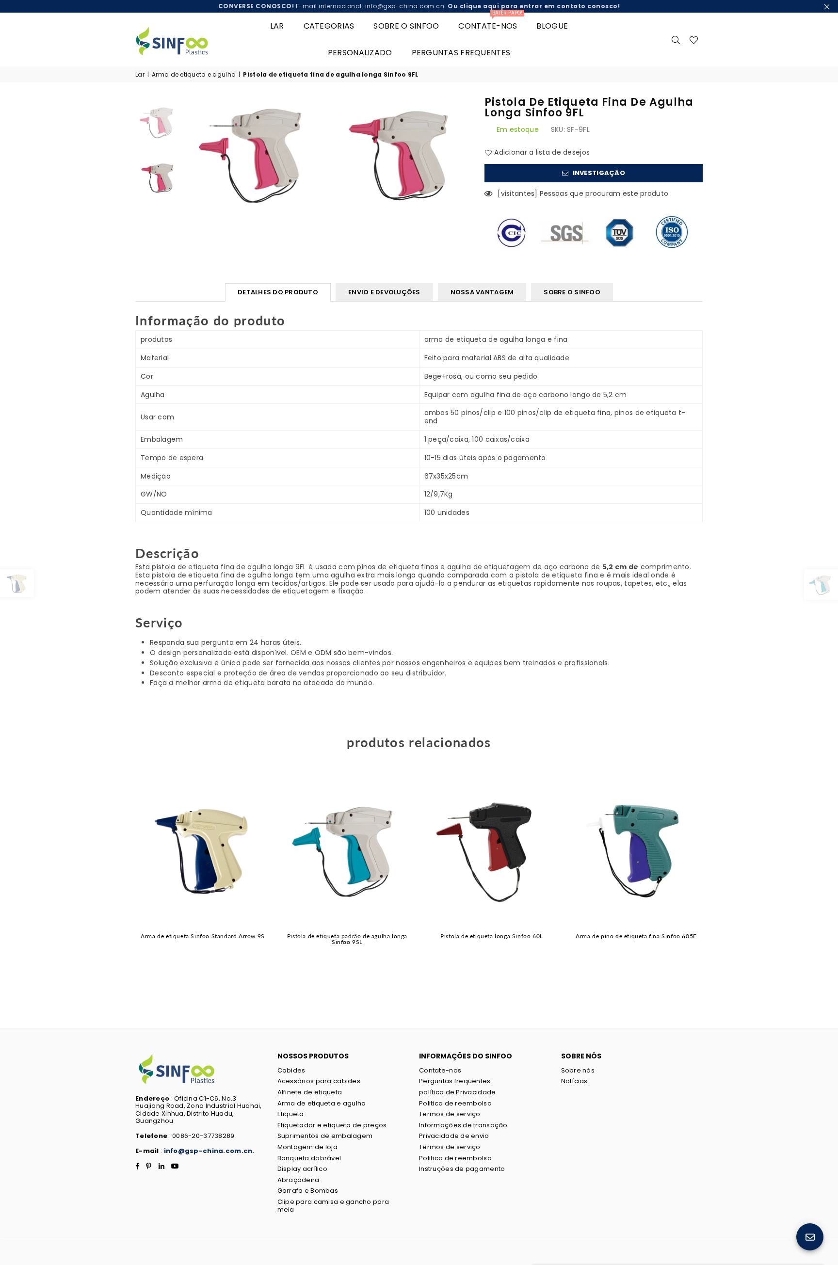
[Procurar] (676, 39)
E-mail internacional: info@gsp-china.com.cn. (419, 6)
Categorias (329, 26)
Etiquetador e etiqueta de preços (332, 1125)
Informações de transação (463, 1125)
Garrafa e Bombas (307, 1190)
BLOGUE (552, 26)
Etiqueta (290, 1114)
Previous (119, 877)
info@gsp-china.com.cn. (209, 1150)
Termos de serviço (450, 1114)
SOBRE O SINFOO (572, 292)
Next (718, 877)
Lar (277, 26)
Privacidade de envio (454, 1135)
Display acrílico (302, 1168)
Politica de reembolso (455, 1103)
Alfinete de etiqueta (309, 1092)
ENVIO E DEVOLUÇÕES (384, 292)
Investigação (598, 172)
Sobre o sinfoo (406, 26)
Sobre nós (578, 1070)
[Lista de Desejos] (694, 39)
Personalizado (360, 52)
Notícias (574, 1081)
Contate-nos (490, 22)
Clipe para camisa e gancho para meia (333, 1205)
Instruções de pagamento (462, 1168)
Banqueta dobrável (309, 1158)
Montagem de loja (307, 1147)
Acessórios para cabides (318, 1081)
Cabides (291, 1070)
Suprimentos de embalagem (325, 1135)
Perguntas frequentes (461, 52)
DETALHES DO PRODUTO (278, 292)
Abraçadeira (298, 1180)
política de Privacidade (457, 1092)
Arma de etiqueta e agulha (194, 74)
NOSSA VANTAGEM (482, 292)
